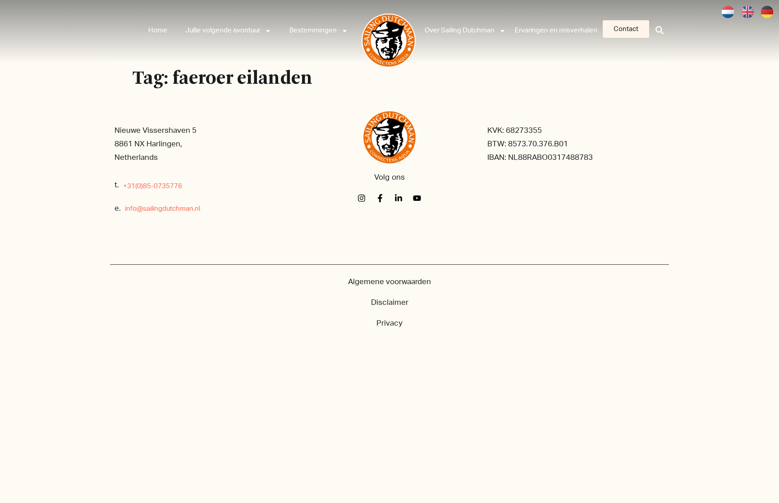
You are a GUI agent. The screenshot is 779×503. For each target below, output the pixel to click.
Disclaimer (389, 302)
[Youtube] (417, 198)
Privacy (389, 323)
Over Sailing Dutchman (460, 30)
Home (157, 30)
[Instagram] (361, 198)
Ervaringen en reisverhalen (556, 30)
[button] (659, 30)
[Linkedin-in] (398, 198)
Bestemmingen (313, 30)
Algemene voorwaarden (389, 281)
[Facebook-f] (380, 198)
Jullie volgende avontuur (222, 30)
